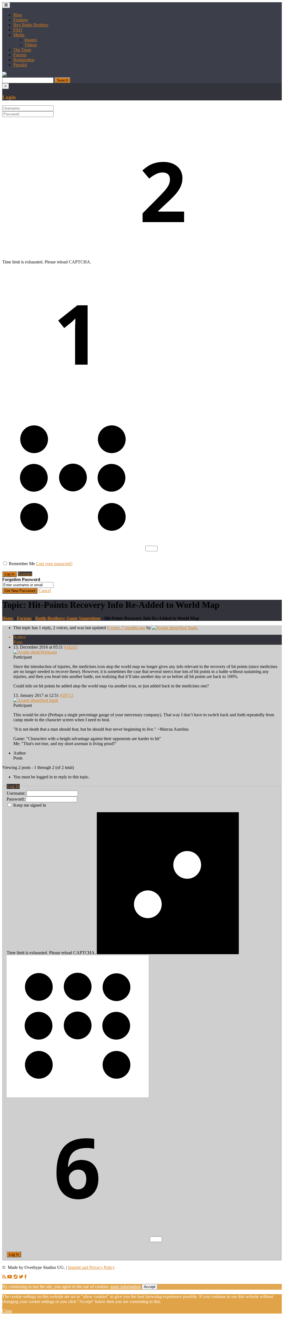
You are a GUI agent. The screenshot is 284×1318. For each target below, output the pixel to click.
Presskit (20, 64)
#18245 (70, 647)
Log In (14, 1254)
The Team (22, 49)
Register (25, 574)
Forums (20, 54)
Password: (16, 799)
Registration (23, 59)
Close (7, 1311)
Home (7, 618)
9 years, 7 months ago (126, 627)
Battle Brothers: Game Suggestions (68, 618)
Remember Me (22, 563)
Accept (149, 1287)
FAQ (17, 29)
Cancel (45, 590)
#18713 (66, 695)
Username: (17, 793)
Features (20, 19)
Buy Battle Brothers (30, 24)
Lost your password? (54, 563)
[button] (4, 74)
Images (30, 39)
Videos (30, 44)
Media (18, 34)
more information (125, 1286)
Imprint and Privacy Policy (91, 1267)
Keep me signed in (29, 805)
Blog (17, 14)
